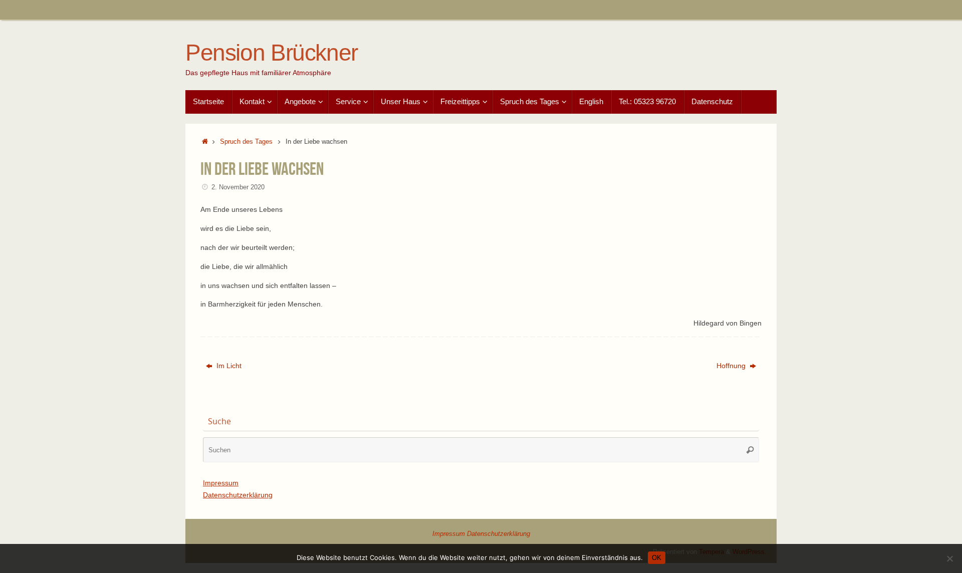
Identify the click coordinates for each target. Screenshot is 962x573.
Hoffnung (732, 366)
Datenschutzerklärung (238, 495)
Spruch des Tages (246, 141)
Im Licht (228, 366)
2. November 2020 (238, 187)
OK (656, 557)
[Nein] (949, 558)
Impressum (220, 483)
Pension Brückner (271, 53)
